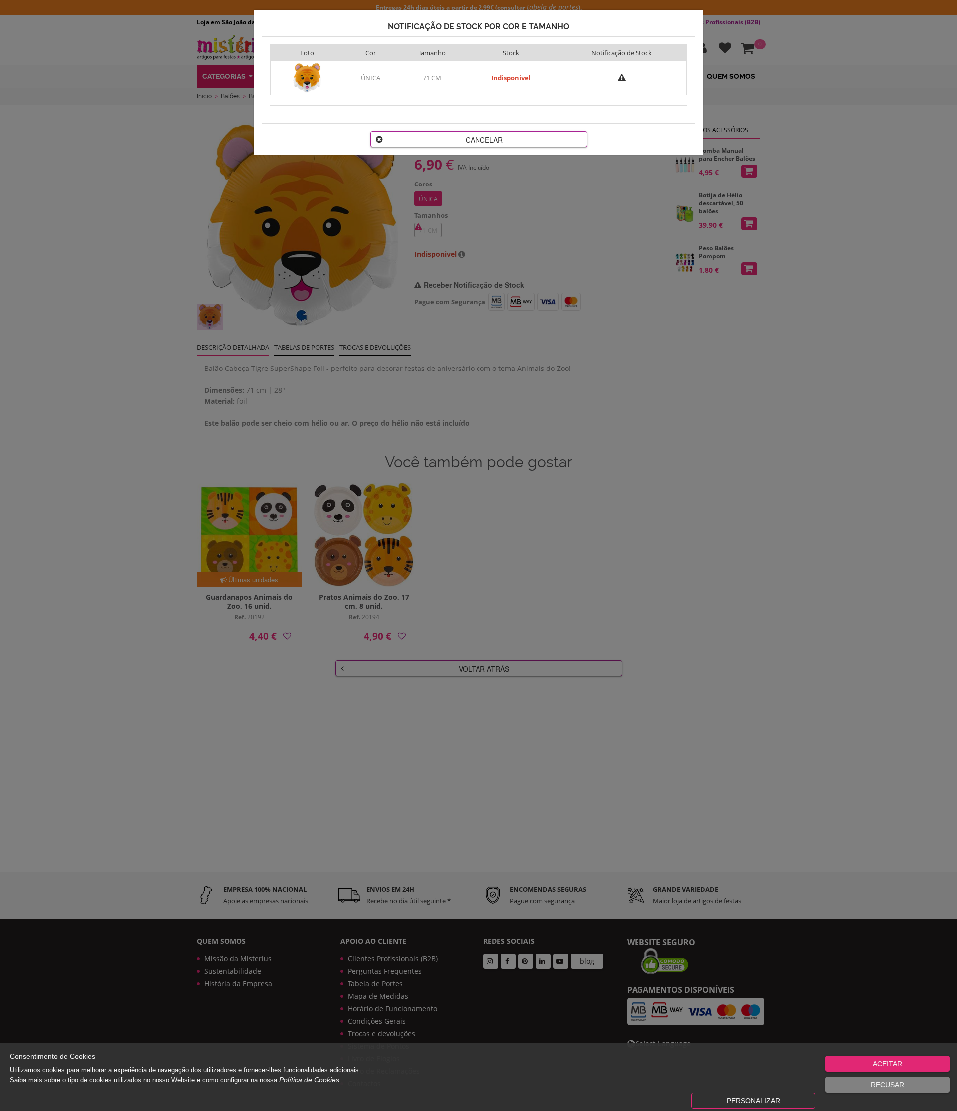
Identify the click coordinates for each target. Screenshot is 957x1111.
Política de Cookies (309, 1080)
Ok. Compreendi (473, 315)
